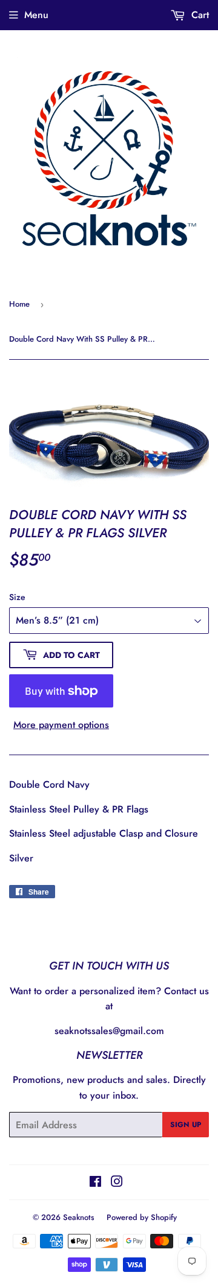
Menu (36, 15)
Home (19, 304)
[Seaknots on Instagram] (117, 1183)
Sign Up (185, 1124)
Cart (198, 15)
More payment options (61, 725)
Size (17, 597)
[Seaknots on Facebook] (95, 1183)
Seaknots (78, 1217)
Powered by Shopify (142, 1217)
